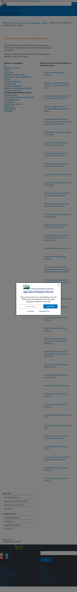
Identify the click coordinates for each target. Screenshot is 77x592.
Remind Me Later (44, 311)
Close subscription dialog (58, 285)
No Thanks (31, 311)
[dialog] (38, 299)
